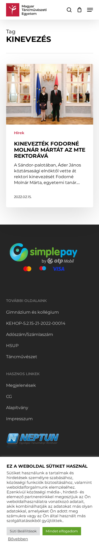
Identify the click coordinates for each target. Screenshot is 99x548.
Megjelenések (21, 385)
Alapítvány (17, 407)
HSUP (12, 345)
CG (9, 396)
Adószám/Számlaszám (29, 334)
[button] (90, 9)
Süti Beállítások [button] (23, 531)
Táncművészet (21, 356)
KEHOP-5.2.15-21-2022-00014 (35, 323)
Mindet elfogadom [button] (62, 531)
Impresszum (19, 418)
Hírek (19, 132)
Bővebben (18, 539)
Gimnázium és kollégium (32, 312)
